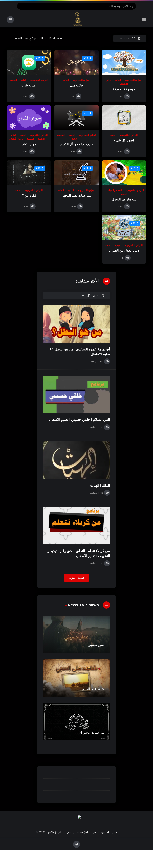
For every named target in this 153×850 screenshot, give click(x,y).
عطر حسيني (95, 645)
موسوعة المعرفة (124, 89)
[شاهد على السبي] (76, 678)
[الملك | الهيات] (76, 460)
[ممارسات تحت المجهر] (76, 172)
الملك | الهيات (100, 485)
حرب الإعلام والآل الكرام (76, 144)
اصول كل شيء (124, 140)
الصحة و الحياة (115, 190)
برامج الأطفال (16, 138)
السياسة (61, 135)
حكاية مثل (76, 85)
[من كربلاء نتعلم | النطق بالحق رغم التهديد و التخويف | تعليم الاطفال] (76, 525)
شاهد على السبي (93, 689)
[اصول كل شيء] (124, 117)
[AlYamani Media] (78, 19)
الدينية (72, 135)
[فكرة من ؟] (29, 172)
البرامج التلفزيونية (133, 80)
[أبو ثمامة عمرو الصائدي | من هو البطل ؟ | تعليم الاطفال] (76, 324)
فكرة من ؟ (29, 195)
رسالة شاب (29, 85)
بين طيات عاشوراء (91, 732)
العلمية (13, 80)
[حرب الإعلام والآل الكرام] (76, 117)
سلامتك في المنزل (124, 199)
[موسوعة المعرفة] (124, 62)
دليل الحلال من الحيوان (124, 250)
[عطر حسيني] (76, 634)
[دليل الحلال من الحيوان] (124, 227)
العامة (118, 80)
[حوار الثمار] (29, 117)
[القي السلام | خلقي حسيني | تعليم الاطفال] (76, 394)
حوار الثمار (29, 144)
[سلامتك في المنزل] (124, 172)
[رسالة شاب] (29, 62)
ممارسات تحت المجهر (76, 195)
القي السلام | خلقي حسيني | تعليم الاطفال (79, 419)
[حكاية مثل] (76, 62)
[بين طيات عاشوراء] (76, 721)
